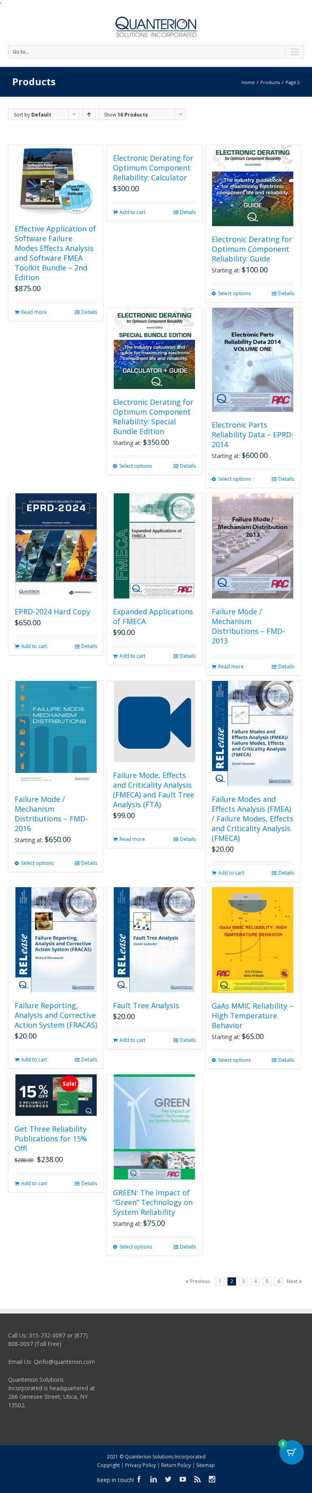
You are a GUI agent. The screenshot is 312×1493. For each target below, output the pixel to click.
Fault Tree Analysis (146, 1005)
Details (89, 312)
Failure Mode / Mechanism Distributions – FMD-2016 (51, 813)
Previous (200, 1281)
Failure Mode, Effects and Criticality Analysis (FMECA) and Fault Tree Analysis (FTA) (153, 789)
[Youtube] (183, 1479)
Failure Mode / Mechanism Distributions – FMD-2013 (248, 626)
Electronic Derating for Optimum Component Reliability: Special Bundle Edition (153, 416)
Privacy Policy (140, 1465)
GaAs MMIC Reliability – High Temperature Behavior (252, 1015)
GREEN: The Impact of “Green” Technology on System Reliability (153, 1202)
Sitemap (205, 1465)
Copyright (108, 1465)
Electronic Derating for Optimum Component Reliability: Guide (252, 249)
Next (292, 1281)
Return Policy (176, 1465)
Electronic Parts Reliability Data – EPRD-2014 (253, 434)
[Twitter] (168, 1479)
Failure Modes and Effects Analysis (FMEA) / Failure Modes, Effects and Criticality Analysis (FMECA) (252, 818)
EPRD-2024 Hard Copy (52, 611)
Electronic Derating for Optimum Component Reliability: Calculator (153, 167)
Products (270, 82)
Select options (234, 293)
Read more (34, 312)
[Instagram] (212, 1479)
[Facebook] (139, 1479)
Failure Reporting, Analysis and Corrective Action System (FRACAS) (56, 1015)
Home (248, 82)
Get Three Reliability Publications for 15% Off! (51, 1138)
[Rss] (197, 1479)
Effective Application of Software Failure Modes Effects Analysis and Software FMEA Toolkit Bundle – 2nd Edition (55, 253)
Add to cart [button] (132, 212)
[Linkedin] (153, 1479)
